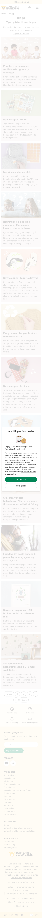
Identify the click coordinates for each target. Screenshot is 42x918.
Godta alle (21, 479)
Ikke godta (21, 486)
